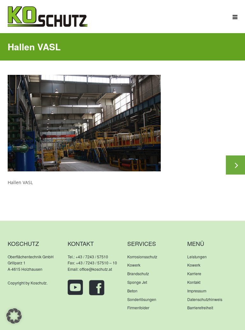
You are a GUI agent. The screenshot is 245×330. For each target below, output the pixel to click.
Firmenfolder (138, 307)
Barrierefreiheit (200, 307)
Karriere (194, 273)
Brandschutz (138, 273)
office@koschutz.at (95, 269)
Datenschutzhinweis (204, 299)
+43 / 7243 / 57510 (92, 256)
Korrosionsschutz (142, 256)
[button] (14, 316)
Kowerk (133, 265)
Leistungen (197, 256)
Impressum (196, 290)
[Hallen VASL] (84, 122)
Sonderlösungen (141, 299)
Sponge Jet (137, 282)
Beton (132, 290)
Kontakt (193, 282)
